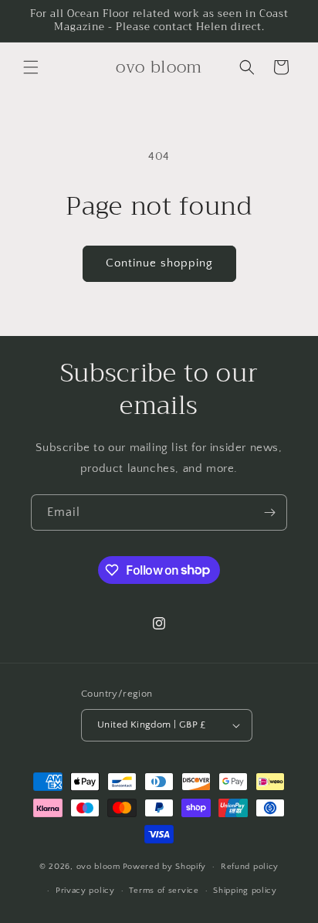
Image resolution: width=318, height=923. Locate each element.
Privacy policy (85, 890)
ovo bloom (98, 866)
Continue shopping (159, 263)
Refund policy (250, 866)
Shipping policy (245, 890)
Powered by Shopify (165, 866)
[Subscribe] (269, 512)
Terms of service (163, 890)
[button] (31, 67)
